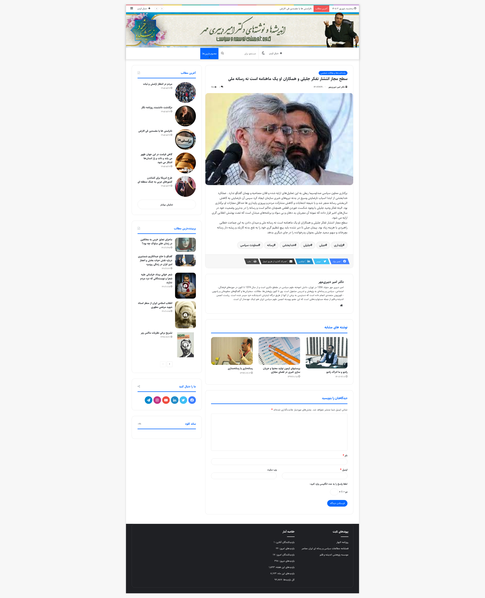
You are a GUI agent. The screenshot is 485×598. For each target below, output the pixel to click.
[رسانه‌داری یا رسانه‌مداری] (232, 351)
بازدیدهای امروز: (286, 548)
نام (345, 455)
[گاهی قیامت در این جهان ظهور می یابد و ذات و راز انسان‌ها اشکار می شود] (185, 163)
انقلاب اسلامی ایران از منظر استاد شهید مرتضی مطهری (155, 305)
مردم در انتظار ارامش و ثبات (157, 84)
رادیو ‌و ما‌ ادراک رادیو (336, 372)
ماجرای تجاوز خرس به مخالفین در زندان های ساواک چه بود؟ (156, 241)
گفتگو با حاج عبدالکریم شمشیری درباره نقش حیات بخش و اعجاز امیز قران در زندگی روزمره (155, 260)
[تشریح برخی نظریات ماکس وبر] (185, 345)
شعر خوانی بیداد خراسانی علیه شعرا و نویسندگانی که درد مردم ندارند (156, 279)
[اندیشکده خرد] (242, 29)
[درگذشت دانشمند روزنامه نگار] (185, 116)
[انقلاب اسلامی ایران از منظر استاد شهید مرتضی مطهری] (185, 314)
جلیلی (306, 245)
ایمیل (343, 470)
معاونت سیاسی (249, 245)
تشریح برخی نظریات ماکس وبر (156, 333)
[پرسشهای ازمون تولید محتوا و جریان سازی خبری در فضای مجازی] (279, 351)
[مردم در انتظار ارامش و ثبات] (185, 92)
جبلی (322, 245)
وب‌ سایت (272, 470)
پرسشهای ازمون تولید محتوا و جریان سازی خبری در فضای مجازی (281, 370)
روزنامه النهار (342, 542)
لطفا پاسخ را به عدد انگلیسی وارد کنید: (328, 484)
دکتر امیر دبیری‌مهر (336, 87)
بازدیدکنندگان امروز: (285, 555)
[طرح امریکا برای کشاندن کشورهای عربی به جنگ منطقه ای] (185, 186)
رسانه (270, 245)
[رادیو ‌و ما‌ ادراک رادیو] (326, 352)
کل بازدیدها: (288, 580)
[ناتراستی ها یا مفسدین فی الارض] (185, 139)
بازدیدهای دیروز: (286, 561)
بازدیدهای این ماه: (285, 573)
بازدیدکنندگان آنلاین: (285, 542)
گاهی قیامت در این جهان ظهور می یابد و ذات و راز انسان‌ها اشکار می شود (156, 158)
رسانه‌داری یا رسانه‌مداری (240, 368)
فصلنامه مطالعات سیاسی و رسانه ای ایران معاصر (325, 548)
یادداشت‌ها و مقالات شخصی (333, 73)
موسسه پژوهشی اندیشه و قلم (334, 555)
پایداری (338, 245)
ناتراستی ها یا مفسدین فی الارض (296, 8)
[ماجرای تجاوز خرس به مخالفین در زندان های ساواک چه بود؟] (185, 245)
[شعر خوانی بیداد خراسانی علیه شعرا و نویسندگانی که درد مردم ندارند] (185, 286)
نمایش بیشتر (166, 204)
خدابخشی (288, 245)
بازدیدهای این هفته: (285, 567)
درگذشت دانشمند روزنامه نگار (156, 107)
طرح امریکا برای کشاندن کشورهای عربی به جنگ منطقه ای (155, 180)
